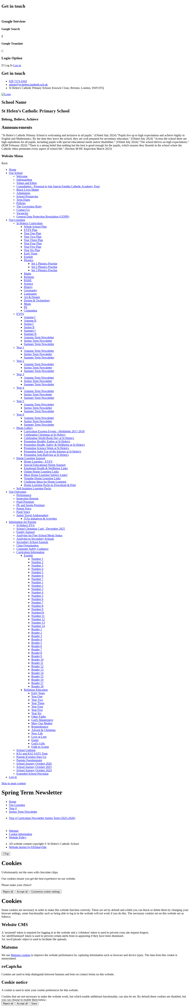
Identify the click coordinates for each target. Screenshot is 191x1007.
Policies (21, 203)
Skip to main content (13, 783)
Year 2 (20, 360)
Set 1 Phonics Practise (44, 263)
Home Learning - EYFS (38, 461)
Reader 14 (37, 673)
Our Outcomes (17, 491)
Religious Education (36, 689)
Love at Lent (38, 736)
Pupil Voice (23, 511)
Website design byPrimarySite (27, 847)
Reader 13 (37, 669)
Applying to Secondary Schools (35, 538)
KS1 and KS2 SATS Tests (32, 753)
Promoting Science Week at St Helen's (46, 448)
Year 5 (20, 401)
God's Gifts (38, 743)
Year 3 (20, 374)
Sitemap (13, 830)
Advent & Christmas (43, 730)
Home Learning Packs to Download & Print (50, 485)
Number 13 (38, 622)
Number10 (37, 612)
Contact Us (23, 209)
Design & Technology (37, 300)
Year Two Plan (32, 236)
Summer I (29, 330)
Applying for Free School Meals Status (39, 535)
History (28, 287)
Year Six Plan (32, 250)
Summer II (30, 334)
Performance (23, 495)
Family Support (25, 532)
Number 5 (37, 572)
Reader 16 (37, 679)
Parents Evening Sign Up (31, 756)
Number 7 (37, 579)
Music (27, 303)
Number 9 (37, 609)
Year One (37, 696)
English (28, 256)
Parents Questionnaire (29, 760)
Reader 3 (36, 636)
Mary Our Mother (41, 723)
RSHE (28, 280)
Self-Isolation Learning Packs (33, 488)
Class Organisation (27, 545)
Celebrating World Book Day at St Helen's (49, 438)
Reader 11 (37, 662)
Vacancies (22, 213)
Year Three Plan (33, 240)
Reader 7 (36, 649)
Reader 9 (36, 656)
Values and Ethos (26, 183)
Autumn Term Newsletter (39, 337)
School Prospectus (27, 196)
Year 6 (20, 414)
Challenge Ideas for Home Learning (45, 481)
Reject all (8, 891)
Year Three (37, 703)
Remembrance (39, 726)
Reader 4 (36, 639)
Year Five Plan (32, 246)
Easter (35, 740)
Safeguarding (24, 179)
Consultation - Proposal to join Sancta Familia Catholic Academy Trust (58, 186)
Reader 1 (36, 629)
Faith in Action (40, 746)
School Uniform (25, 750)
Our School (16, 173)
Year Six (36, 713)
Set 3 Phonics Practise (44, 270)
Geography (30, 290)
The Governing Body (29, 206)
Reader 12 (37, 666)
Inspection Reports (27, 498)
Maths (27, 273)
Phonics (28, 260)
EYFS (20, 313)
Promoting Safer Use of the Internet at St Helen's (52, 451)
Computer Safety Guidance (32, 548)
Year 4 (20, 387)
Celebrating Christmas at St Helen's (44, 434)
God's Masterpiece (42, 720)
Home (12, 169)
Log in (17, 65)
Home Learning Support (30, 458)
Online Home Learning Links (41, 471)
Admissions (23, 193)
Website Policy (17, 837)
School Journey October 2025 (34, 767)
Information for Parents (22, 522)
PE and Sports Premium (30, 505)
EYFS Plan (30, 230)
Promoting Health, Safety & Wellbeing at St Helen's (54, 444)
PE (25, 307)
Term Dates (23, 199)
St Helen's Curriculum (29, 223)
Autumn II (30, 320)
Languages (30, 293)
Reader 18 (37, 686)
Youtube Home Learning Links (42, 478)
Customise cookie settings (45, 891)
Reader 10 (37, 659)
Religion (29, 277)
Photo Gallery (24, 428)
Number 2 (37, 562)
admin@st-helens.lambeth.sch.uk (28, 84)
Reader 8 (36, 652)
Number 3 (37, 565)
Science (28, 283)
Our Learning (17, 219)
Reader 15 (37, 676)
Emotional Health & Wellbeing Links (46, 468)
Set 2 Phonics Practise (44, 266)
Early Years (30, 253)
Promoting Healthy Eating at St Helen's (47, 441)
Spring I (28, 324)
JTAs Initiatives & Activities (40, 518)
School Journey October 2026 (34, 763)
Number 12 (38, 619)
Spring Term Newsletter (38, 340)
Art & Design (32, 297)
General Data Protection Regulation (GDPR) (42, 216)
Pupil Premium (25, 501)
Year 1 (20, 347)
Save (34, 1003)
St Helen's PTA (25, 525)
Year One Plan (32, 233)
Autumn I (29, 317)
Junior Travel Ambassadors (32, 515)
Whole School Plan (35, 226)
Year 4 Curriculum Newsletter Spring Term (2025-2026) (42, 818)
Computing (30, 310)
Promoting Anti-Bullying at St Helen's (46, 454)
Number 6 (37, 575)
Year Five (37, 709)
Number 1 (37, 558)
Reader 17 (37, 683)
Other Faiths (38, 716)
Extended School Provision (32, 773)
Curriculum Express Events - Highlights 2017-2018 (54, 431)
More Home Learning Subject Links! (46, 475)
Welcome (21, 176)
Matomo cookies (20, 955)
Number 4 (37, 569)
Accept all (22, 891)
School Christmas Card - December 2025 (40, 528)
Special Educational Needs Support (44, 464)
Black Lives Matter (27, 189)
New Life (37, 733)
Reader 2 (36, 632)
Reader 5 (36, 642)
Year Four (37, 706)
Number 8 (37, 605)
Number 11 (38, 616)
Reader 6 (36, 646)
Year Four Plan (33, 243)
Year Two (37, 699)
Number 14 (38, 626)
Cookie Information (20, 834)
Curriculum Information (30, 552)
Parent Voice (23, 508)
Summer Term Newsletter (39, 344)
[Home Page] (6, 94)
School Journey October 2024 (34, 770)
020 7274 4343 (18, 81)
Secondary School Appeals (32, 542)
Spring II (29, 327)
